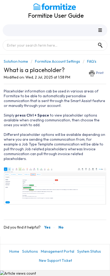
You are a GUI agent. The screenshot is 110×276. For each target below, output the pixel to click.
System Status (89, 251)
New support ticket (55, 260)
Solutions (30, 251)
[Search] (102, 45)
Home (14, 251)
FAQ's (91, 61)
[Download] (45, 134)
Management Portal (57, 251)
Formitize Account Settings (57, 61)
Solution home (16, 61)
